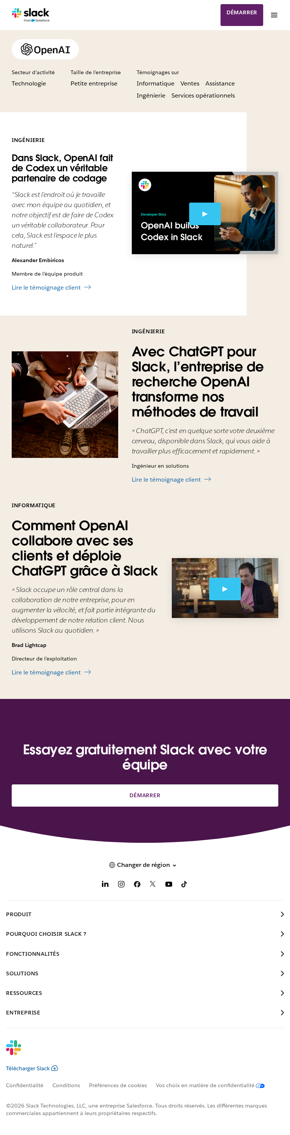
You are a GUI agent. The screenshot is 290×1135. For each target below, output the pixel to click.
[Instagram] (121, 885)
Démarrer (242, 12)
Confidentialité (24, 1085)
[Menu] (273, 15)
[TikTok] (184, 885)
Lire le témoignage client (46, 287)
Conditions (66, 1085)
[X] (153, 885)
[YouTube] (168, 885)
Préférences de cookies (118, 1085)
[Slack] (31, 15)
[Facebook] (137, 885)
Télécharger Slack (28, 1068)
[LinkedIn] (105, 885)
